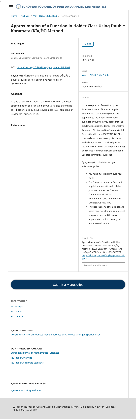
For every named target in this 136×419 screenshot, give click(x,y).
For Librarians (18, 316)
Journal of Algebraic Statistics (27, 362)
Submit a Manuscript (68, 285)
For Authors (17, 311)
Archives (25, 15)
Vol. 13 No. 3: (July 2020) (45, 15)
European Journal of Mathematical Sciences (35, 352)
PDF (89, 44)
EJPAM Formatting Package (26, 390)
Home (14, 15)
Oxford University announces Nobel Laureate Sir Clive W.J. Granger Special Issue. (56, 334)
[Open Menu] (11, 6)
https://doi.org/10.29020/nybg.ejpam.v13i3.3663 (43, 67)
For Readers (17, 306)
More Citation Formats (95, 265)
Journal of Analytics (21, 357)
